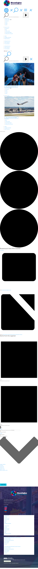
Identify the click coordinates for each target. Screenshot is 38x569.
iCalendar (1, 465)
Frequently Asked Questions (9, 540)
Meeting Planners (7, 41)
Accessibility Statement (15, 563)
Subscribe (3, 484)
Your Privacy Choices (7, 561)
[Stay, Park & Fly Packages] (19, 115)
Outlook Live (2, 467)
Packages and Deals (8, 37)
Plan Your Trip (7, 27)
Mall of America (7, 38)
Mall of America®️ (8, 19)
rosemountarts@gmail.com (6, 290)
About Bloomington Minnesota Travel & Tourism (12, 537)
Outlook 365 (2, 466)
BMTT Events (7, 542)
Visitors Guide (7, 31)
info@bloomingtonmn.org (8, 502)
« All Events (2, 250)
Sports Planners (7, 42)
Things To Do (7, 18)
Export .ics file (2, 469)
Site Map (9, 563)
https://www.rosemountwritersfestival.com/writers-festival (12, 334)
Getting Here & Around (9, 33)
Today (1, 433)
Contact (6, 527)
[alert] (19, 359)
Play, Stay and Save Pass (11, 86)
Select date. (9, 430)
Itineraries (7, 28)
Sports (6, 24)
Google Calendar (2, 464)
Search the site (11, 16)
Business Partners (7, 538)
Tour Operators (7, 43)
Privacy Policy (6, 563)
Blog (6, 29)
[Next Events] (0, 427)
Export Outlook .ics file (3, 470)
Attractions (7, 20)
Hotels (6, 36)
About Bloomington (8, 32)
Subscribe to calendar (3, 436)
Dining (6, 23)
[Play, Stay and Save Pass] (19, 85)
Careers (6, 544)
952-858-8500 (6, 504)
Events (6, 22)
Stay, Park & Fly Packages (11, 117)
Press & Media (7, 541)
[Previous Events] (0, 426)
